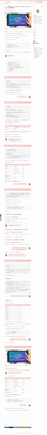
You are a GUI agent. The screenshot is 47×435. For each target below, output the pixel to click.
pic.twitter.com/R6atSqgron (11, 270)
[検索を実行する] (42, 6)
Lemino (8, 292)
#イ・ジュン (14, 85)
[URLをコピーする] (29, 427)
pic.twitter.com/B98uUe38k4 (14, 116)
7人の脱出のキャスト (11, 70)
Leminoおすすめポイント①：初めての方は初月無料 (14, 66)
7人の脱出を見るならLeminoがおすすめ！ (13, 65)
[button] (6, 427)
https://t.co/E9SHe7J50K (10, 86)
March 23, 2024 (17, 87)
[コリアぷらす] (7, 1)
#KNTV (23, 84)
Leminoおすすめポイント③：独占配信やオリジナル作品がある (38, 54)
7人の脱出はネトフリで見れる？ (11, 62)
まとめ (8, 71)
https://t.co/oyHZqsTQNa (20, 155)
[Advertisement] (18, 416)
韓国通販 (35, 34)
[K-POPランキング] (36, 43)
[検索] (42, 0)
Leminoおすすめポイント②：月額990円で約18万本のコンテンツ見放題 (39, 53)
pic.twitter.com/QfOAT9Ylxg (16, 86)
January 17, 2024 (17, 117)
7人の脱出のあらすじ (37, 56)
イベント (35, 29)
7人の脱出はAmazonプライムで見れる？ (12, 63)
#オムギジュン (24, 155)
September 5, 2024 (8, 272)
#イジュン (9, 156)
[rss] (41, 0)
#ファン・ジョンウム (10, 85)
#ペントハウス (10, 149)
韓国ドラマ (35, 33)
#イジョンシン (12, 156)
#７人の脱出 (8, 150)
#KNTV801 (25, 84)
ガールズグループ (35, 30)
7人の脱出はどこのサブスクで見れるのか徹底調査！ (14, 64)
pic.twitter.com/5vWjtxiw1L (17, 156)
